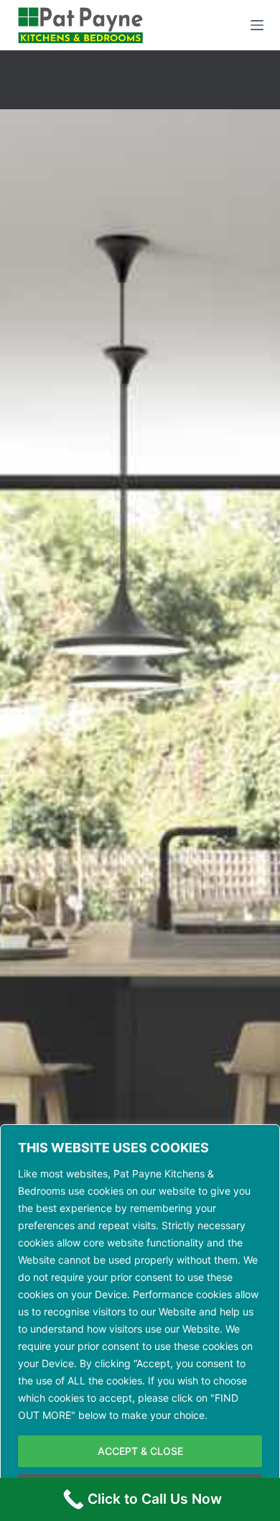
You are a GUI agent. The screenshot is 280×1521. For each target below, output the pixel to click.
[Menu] (257, 25)
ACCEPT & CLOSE (140, 1451)
